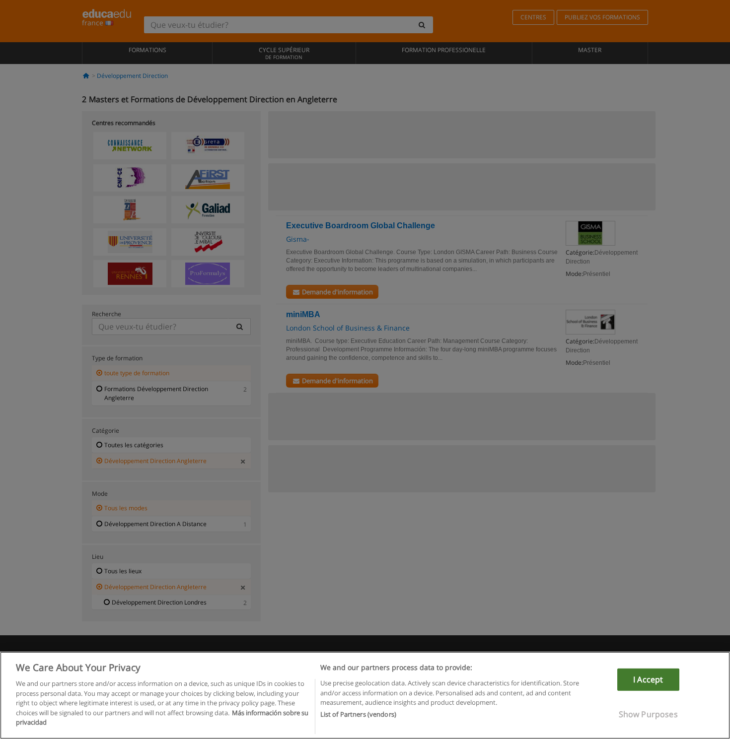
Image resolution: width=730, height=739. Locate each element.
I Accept (648, 679)
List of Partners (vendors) (358, 714)
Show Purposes (648, 714)
